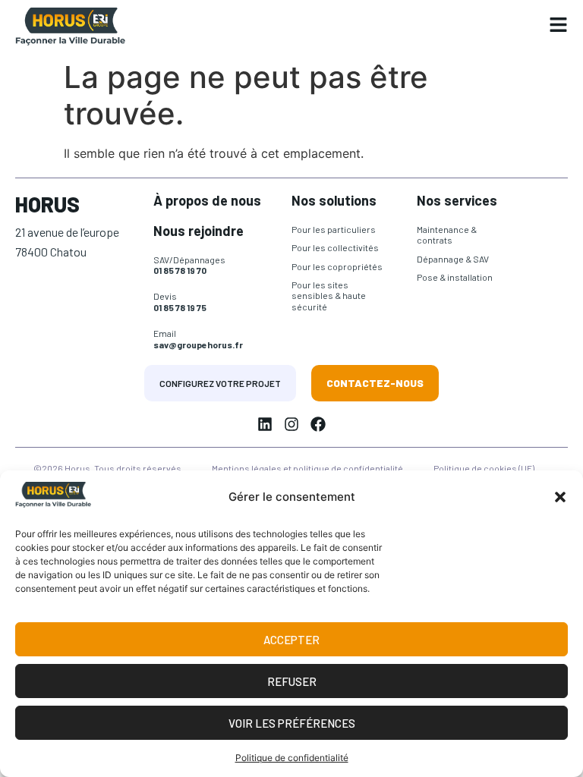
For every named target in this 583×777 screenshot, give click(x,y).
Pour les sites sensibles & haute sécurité (329, 295)
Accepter (291, 639)
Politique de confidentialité (291, 757)
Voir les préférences (291, 723)
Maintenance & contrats (447, 234)
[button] (560, 497)
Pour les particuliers (334, 229)
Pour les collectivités (335, 247)
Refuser (292, 681)
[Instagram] (291, 424)
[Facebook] (318, 424)
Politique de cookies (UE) (483, 468)
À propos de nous (207, 200)
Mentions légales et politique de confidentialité (307, 468)
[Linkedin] (265, 424)
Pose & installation (455, 277)
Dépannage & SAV (453, 258)
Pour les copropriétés (337, 266)
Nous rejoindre (198, 230)
